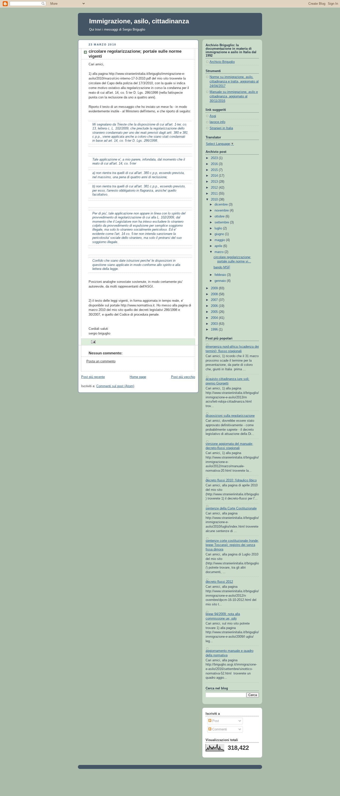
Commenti (219, 729)
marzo (220, 252)
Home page (138, 377)
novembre (222, 210)
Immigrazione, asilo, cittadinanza (139, 21)
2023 (215, 158)
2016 (215, 164)
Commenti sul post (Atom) (115, 386)
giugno (220, 234)
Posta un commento (100, 361)
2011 (215, 193)
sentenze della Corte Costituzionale (231, 508)
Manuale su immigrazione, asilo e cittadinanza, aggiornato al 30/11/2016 (234, 96)
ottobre (220, 216)
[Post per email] (93, 341)
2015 (215, 170)
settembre (222, 222)
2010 (215, 199)
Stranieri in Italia (221, 128)
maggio (220, 240)
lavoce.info (217, 122)
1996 (215, 329)
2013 (215, 181)
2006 (215, 306)
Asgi (213, 116)
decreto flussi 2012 (219, 582)
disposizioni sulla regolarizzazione (230, 416)
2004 (215, 318)
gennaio (221, 281)
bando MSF (222, 267)
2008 (215, 294)
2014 (215, 175)
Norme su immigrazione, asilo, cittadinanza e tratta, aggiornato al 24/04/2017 (234, 81)
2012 (215, 187)
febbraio (221, 275)
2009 (215, 288)
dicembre (222, 204)
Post (215, 721)
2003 (215, 324)
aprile (219, 246)
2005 (215, 312)
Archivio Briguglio (222, 62)
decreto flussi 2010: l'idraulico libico (231, 480)
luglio (219, 228)
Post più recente (93, 377)
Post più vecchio (183, 377)
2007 (215, 300)
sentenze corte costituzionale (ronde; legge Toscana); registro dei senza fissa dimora (232, 545)
